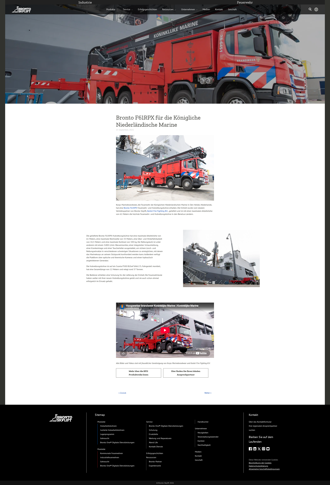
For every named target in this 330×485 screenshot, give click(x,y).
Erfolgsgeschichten (147, 9)
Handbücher (203, 421)
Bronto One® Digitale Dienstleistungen (117, 442)
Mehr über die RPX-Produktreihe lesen (138, 373)
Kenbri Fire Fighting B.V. (157, 211)
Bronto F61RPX (130, 208)
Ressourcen (168, 9)
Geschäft (232, 9)
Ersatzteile (153, 434)
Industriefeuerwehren (109, 457)
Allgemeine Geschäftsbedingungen (264, 469)
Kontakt (219, 9)
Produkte (110, 9)
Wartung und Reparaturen (160, 438)
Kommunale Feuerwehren (111, 453)
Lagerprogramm (107, 434)
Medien (206, 9)
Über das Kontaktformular (260, 421)
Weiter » (207, 393)
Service (126, 9)
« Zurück (122, 393)
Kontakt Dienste (156, 446)
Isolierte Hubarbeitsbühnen (112, 430)
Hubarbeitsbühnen (108, 426)
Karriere (201, 441)
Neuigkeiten (203, 432)
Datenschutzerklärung (258, 466)
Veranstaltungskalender (208, 436)
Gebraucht (104, 438)
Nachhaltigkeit (204, 445)
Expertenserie (155, 465)
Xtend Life (153, 442)
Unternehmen (188, 9)
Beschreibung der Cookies (260, 463)
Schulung (153, 430)
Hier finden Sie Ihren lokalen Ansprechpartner (185, 373)
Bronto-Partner (155, 461)
